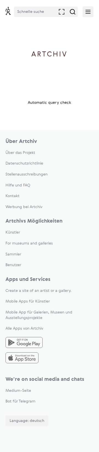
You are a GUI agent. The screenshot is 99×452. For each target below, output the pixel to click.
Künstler (13, 232)
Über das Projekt (20, 153)
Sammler (13, 254)
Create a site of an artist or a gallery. (39, 291)
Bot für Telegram (20, 401)
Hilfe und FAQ (18, 185)
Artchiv (49, 54)
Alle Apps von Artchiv (24, 328)
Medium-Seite (18, 391)
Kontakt (13, 196)
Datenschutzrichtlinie (24, 163)
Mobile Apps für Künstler (28, 301)
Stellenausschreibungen (27, 174)
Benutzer (13, 265)
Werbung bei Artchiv (24, 207)
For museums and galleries (29, 243)
